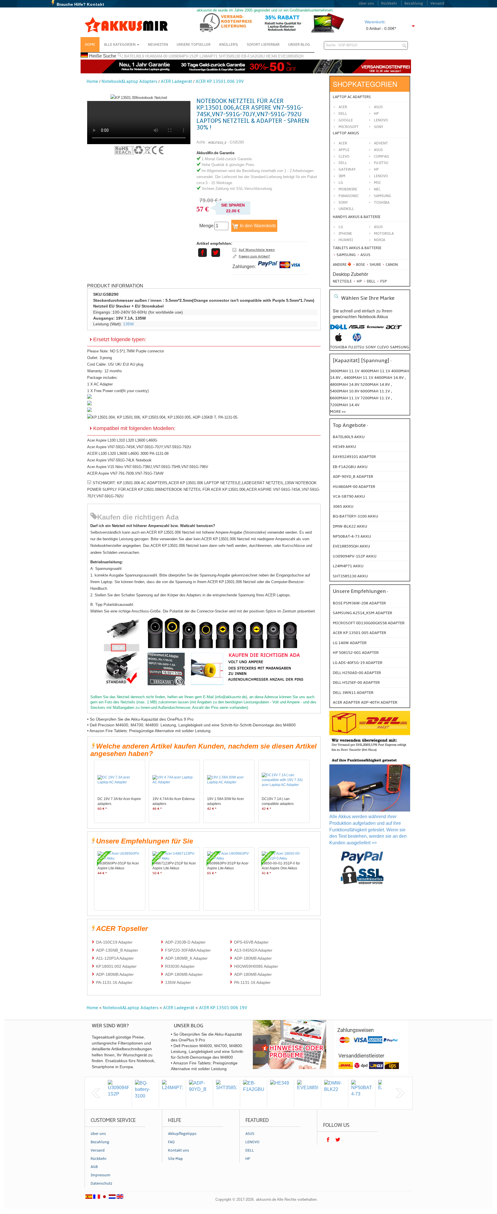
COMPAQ (381, 156)
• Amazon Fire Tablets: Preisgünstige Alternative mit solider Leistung (149, 730)
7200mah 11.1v (375, 398)
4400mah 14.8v (389, 377)
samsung (399, 347)
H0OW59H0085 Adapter (256, 966)
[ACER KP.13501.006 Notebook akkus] (138, 97)
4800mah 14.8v (345, 384)
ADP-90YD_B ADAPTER (353, 476)
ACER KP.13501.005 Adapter (359, 632)
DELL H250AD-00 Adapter (357, 672)
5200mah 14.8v (375, 384)
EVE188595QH (290, 56)
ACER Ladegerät (176, 81)
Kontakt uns (178, 1150)
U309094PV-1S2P (183, 56)
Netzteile (342, 281)
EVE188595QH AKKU (351, 546)
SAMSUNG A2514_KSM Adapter (362, 612)
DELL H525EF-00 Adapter (356, 682)
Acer (343, 107)
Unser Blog (299, 44)
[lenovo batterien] (375, 329)
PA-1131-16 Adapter (114, 982)
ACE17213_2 (217, 142)
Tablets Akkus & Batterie (357, 248)
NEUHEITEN (158, 44)
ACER (343, 143)
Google (346, 120)
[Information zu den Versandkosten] (369, 752)
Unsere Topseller (194, 44)
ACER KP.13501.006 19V (220, 81)
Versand (437, 3)
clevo (383, 347)
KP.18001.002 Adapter (116, 966)
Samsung (345, 254)
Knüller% (228, 44)
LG (341, 182)
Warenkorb (375, 22)
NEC (377, 189)
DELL (343, 163)
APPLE (344, 150)
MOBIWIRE (348, 189)
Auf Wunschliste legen (257, 250)
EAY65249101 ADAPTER (354, 456)
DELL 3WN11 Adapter (353, 692)
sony (371, 347)
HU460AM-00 (156, 56)
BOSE (360, 264)
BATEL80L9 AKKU (349, 436)
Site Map (175, 1158)
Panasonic (349, 196)
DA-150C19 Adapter (114, 942)
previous (95, 1093)
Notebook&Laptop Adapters (129, 81)
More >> (338, 411)
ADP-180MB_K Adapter (186, 958)
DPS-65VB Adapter (251, 942)
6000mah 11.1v (375, 391)
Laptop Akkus (346, 133)
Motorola (384, 233)
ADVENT (381, 143)
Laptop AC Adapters (352, 97)
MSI (377, 182)
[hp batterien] (357, 340)
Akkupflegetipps (182, 1133)
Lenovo (381, 120)
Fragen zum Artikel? (254, 256)
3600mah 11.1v (345, 371)
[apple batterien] (338, 340)
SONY (343, 202)
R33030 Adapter (180, 966)
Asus (378, 107)
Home (90, 44)
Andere (340, 264)
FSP (383, 281)
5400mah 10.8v (345, 391)
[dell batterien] (338, 329)
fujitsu (356, 347)
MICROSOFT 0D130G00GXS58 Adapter (369, 623)
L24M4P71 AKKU (348, 566)
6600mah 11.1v (345, 398)
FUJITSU (381, 163)
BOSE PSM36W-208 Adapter (359, 603)
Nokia (379, 240)
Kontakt (95, 4)
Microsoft (349, 127)
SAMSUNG (382, 196)
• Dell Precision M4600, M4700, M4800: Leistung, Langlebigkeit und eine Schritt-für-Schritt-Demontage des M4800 (191, 725)
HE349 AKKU (344, 446)
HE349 (271, 56)
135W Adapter (178, 982)
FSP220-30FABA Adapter (188, 950)
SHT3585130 (229, 56)
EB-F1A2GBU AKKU (350, 466)
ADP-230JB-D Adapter (185, 942)
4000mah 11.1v (376, 371)
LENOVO (381, 176)
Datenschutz (101, 1183)
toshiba (338, 347)
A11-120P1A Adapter (115, 958)
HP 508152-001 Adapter (356, 652)
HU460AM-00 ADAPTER (354, 486)
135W (128, 324)
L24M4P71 (208, 56)
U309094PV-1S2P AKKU (354, 556)
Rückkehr (389, 3)
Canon (391, 264)
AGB (94, 1167)
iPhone (345, 233)
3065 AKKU (343, 506)
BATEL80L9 (134, 56)
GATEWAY (347, 169)
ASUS (378, 150)
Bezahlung (413, 3)
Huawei (346, 240)
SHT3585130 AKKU (350, 576)
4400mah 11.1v (359, 377)
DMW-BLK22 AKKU (350, 526)
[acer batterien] (393, 329)
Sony (378, 127)
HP (376, 113)
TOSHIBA (381, 202)
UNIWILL (346, 209)
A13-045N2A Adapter (253, 950)
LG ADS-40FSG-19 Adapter (358, 662)
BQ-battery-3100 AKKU (355, 516)
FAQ (171, 1142)
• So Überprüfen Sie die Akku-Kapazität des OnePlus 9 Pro (140, 719)
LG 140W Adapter (350, 642)
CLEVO (344, 156)
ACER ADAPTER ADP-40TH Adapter (365, 702)
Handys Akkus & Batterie (357, 217)
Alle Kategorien (120, 44)
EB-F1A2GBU (253, 56)
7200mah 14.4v (345, 404)
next (400, 1093)
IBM (342, 176)
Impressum (100, 1175)
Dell (343, 113)
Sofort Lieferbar (263, 44)
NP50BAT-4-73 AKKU (352, 536)
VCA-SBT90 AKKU (349, 496)
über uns (366, 3)
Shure (375, 264)
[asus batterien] (357, 329)
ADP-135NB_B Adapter (117, 950)
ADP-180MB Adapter (253, 958)
